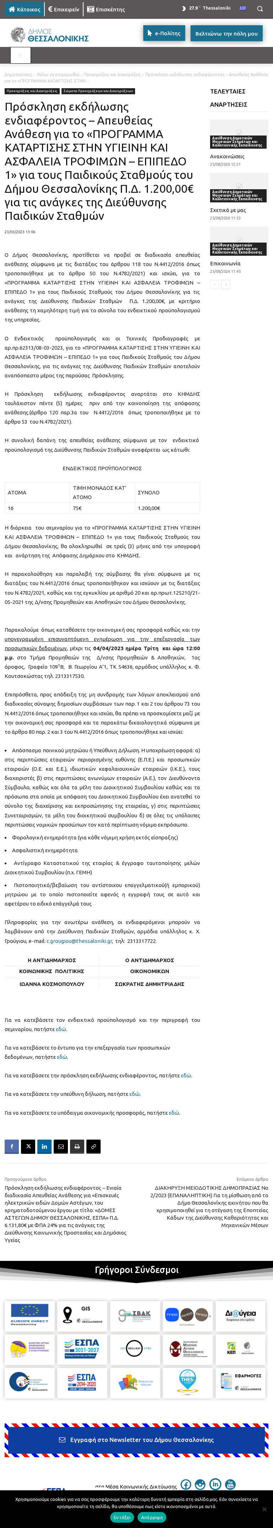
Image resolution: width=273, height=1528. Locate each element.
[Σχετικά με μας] (239, 187)
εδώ (61, 1029)
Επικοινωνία (225, 263)
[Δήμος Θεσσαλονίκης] (53, 35)
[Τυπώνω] (77, 1147)
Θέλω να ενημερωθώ (58, 74)
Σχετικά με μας (228, 210)
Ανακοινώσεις (227, 156)
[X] (28, 1147)
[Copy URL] (93, 1147)
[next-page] (225, 284)
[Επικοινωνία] (239, 241)
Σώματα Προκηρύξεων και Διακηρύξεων (98, 91)
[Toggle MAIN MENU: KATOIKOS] (20, 55)
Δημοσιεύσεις (18, 74)
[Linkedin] (44, 1147)
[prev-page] (214, 284)
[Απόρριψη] (264, 1509)
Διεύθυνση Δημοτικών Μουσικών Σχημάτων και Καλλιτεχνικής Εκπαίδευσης (237, 141)
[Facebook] (12, 1147)
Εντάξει (122, 1517)
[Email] (61, 1147)
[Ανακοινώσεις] (239, 134)
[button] (259, 8)
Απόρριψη (152, 1517)
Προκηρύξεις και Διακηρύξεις (112, 74)
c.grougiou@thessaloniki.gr (79, 941)
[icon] (186, 1488)
